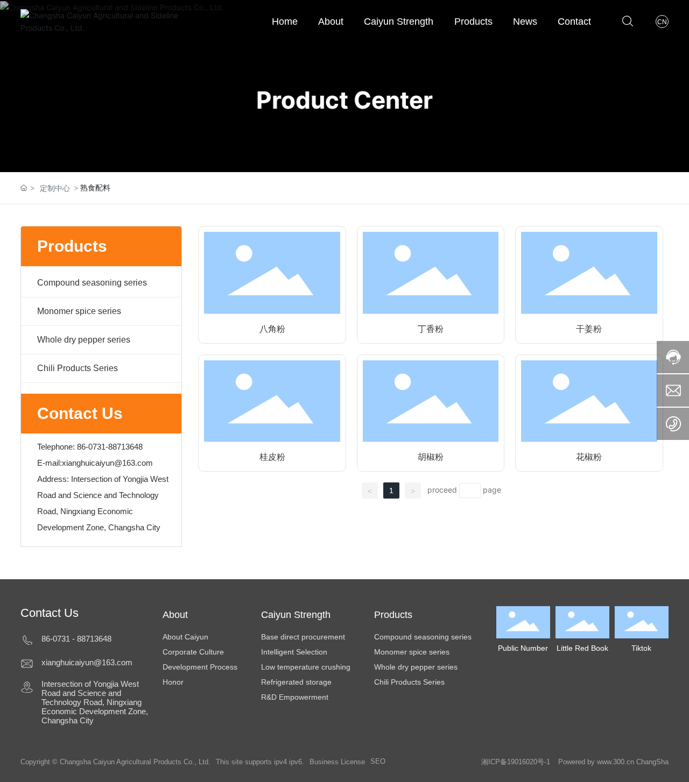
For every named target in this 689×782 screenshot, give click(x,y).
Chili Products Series (77, 368)
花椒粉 (589, 456)
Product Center (344, 100)
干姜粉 (589, 328)
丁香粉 (431, 328)
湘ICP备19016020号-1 (515, 762)
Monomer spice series (79, 311)
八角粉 (272, 328)
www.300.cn (614, 762)
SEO (377, 761)
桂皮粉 (272, 456)
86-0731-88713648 (110, 446)
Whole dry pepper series (83, 339)
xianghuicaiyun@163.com (107, 462)
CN (662, 22)
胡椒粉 (431, 456)
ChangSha (652, 762)
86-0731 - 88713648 (76, 638)
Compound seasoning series (92, 282)
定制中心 (55, 188)
